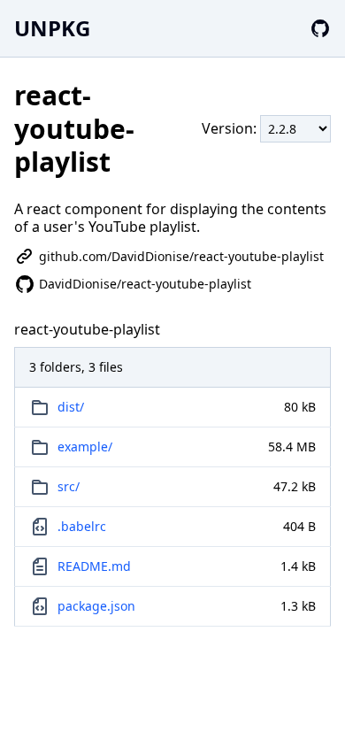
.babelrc (82, 526)
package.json (96, 605)
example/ (85, 446)
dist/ (71, 406)
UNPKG (52, 27)
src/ (69, 486)
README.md (94, 566)
